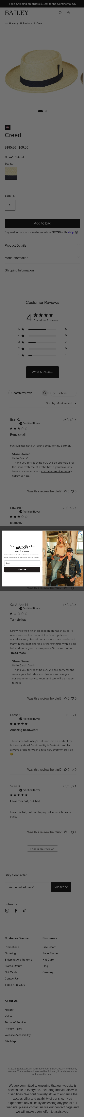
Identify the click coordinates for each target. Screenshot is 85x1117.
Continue (21, 569)
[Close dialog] (78, 533)
